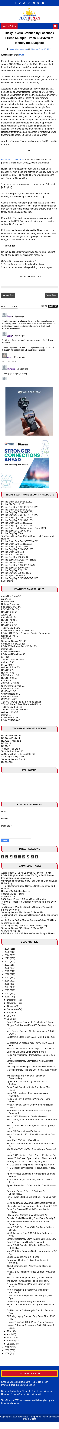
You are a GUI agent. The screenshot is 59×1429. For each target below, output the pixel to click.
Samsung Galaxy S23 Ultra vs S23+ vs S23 (22, 928)
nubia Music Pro (9, 617)
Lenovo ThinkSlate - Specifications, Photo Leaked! (31, 1158)
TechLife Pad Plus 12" (12, 751)
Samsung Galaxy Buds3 (13, 759)
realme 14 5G (7, 622)
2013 (7, 990)
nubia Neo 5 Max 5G (11, 596)
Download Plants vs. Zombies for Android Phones (31, 1203)
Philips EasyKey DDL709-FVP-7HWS (19, 578)
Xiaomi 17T (6, 599)
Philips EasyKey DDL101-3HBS (17, 520)
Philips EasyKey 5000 (12, 533)
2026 (7, 949)
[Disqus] (29, 346)
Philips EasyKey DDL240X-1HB (17, 525)
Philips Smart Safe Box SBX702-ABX (19, 541)
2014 (7, 987)
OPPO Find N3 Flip (10, 683)
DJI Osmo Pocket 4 (10, 738)
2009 (7, 1350)
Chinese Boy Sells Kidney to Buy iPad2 (26, 1301)
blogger (53, 306)
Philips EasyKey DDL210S (14, 570)
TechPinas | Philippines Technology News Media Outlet (38, 1418)
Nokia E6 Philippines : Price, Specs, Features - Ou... (32, 1155)
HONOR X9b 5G (9, 678)
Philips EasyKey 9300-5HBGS (16, 573)
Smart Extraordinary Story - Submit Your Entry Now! (32, 1239)
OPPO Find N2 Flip (10, 931)
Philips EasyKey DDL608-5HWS (17, 549)
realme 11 (6, 715)
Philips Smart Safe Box (12, 552)
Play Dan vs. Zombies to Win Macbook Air (27, 1215)
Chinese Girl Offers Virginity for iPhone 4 (26, 1052)
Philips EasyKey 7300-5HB (14, 557)
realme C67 (7, 680)
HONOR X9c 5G (9, 625)
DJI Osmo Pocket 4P (11, 735)
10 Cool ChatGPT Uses (12, 894)
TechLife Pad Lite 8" (11, 749)
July (9, 1016)
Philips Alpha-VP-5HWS (13, 575)
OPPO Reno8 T (9, 699)
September (12, 1009)
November (12, 1003)
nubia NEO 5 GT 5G (11, 607)
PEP (21, 55)
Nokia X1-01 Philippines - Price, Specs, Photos (29, 1277)
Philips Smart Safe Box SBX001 (16, 544)
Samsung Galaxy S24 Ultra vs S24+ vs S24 (22, 912)
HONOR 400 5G (9, 620)
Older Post (51, 295)
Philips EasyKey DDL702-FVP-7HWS (19, 507)
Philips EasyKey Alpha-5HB (14, 546)
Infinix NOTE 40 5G (10, 651)
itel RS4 (5, 657)
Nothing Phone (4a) (10, 604)
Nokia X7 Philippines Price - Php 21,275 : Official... (31, 1048)
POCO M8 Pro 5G (10, 609)
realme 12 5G (7, 662)
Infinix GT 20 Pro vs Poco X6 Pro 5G (19, 646)
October (11, 1006)
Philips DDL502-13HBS (13, 504)
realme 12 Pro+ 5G (10, 667)
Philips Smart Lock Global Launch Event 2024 (23, 528)
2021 (7, 965)
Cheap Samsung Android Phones (23, 1257)
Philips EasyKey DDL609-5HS (16, 531)
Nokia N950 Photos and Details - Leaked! (27, 1116)
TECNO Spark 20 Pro (11, 707)
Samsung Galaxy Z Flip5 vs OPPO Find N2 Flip (24, 925)
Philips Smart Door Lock (13, 554)
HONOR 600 (7, 601)
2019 (7, 971)
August (11, 1012)
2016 (7, 981)
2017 (7, 977)
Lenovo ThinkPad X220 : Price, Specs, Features (30, 1322)
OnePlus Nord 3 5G (10, 694)
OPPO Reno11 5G (10, 675)
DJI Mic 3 (5, 746)
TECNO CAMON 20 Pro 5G (14, 709)
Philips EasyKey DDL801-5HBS (17, 512)
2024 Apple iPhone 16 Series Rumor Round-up (24, 899)
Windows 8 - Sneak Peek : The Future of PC (28, 1281)
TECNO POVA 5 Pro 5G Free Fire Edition (21, 702)
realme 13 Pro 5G (9, 636)
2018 (7, 974)
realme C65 (7, 649)
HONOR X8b (7, 673)
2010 (7, 1347)
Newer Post (8, 295)
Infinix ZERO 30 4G (10, 720)
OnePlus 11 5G (8, 691)
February (11, 1340)
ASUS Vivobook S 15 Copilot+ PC (18, 754)
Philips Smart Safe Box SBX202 (16, 523)
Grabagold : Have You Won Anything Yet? (27, 1161)
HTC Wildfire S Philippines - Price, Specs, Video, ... (32, 1165)
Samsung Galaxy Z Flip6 (13, 644)
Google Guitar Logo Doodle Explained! (25, 1242)
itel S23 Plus (7, 665)
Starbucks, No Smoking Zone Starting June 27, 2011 (32, 1206)
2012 (7, 993)
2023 (7, 958)
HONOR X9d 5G (9, 612)
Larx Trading (7, 581)
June (9, 1019)
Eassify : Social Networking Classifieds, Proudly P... (32, 1218)
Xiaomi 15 (6, 615)
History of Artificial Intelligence (15, 891)
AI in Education (8, 896)
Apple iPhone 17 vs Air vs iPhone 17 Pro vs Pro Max (26, 873)
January (11, 1344)
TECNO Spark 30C (10, 628)
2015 (7, 984)
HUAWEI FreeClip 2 (11, 741)
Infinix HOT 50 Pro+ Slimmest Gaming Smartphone (26, 633)
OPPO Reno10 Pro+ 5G (13, 686)
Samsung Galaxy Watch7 (13, 756)
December (12, 1000)
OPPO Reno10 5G (10, 688)
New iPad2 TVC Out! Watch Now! (23, 1140)
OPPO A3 (6, 638)
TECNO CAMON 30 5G (12, 659)
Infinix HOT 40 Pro (10, 717)
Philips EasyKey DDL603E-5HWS (18, 565)
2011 (7, 997)
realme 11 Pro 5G (9, 712)
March (10, 1337)
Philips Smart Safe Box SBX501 (16, 502)
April (9, 1334)
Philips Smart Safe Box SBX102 (16, 510)
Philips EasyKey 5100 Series (15, 568)
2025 (7, 952)
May (9, 1331)
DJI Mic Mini (7, 762)
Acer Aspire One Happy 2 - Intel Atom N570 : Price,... (32, 1066)
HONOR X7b (7, 670)
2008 (7, 1353)
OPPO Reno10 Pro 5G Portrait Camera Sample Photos (28, 933)
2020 (7, 968)
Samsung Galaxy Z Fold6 (13, 641)
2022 (7, 961)
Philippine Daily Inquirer (13, 159)
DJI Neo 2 (6, 743)
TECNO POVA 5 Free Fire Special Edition (21, 704)
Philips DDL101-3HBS (12, 562)
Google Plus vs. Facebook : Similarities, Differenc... (31, 1022)
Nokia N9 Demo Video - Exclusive (23, 1131)
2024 (7, 955)
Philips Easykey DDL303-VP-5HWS (18, 560)
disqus (44, 306)
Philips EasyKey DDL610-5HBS (17, 517)
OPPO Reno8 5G (9, 696)
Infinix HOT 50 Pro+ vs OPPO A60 (17, 630)
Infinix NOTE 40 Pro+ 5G (13, 654)
